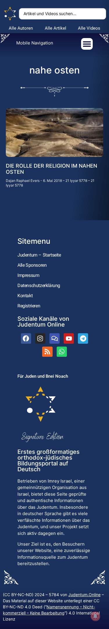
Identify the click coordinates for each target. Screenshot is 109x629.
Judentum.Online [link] (84, 594)
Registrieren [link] (28, 306)
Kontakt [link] (25, 295)
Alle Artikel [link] (55, 28)
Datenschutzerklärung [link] (38, 285)
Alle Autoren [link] (21, 28)
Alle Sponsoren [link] (32, 265)
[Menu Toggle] (87, 44)
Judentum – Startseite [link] (39, 255)
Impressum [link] (28, 275)
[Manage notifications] (95, 616)
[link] (10, 14)
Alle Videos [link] (89, 28)
